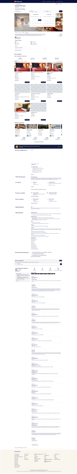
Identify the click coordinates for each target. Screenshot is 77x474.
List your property (48, 1)
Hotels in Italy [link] (16, 460)
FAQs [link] (25, 456)
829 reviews (17, 271)
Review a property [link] (26, 459)
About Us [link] (55, 455)
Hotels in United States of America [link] (18, 456)
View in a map (33, 164)
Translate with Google (34, 279)
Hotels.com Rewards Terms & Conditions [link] (47, 461)
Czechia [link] (18, 447)
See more (32, 174)
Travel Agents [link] (36, 461)
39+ (60, 30)
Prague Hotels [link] (20, 447)
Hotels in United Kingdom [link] (17, 465)
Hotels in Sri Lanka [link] (16, 464)
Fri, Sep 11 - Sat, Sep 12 (34, 11)
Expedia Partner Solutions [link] (37, 458)
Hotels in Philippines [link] (16, 455)
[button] (34, 18)
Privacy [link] (45, 456)
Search (61, 11)
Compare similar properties (39, 141)
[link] (60, 4)
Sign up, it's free (59, 146)
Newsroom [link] (35, 457)
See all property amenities (34, 196)
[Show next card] (62, 132)
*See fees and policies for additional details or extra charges (38, 189)
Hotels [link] (15, 447)
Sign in (62, 1)
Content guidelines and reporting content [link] (48, 459)
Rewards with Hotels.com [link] (57, 459)
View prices (27, 82)
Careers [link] (55, 456)
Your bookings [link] (26, 455)
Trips (57, 1)
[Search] (61, 264)
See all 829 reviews (17, 38)
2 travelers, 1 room (48, 11)
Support (54, 1)
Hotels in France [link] (16, 459)
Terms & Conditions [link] (46, 455)
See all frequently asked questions (35, 256)
